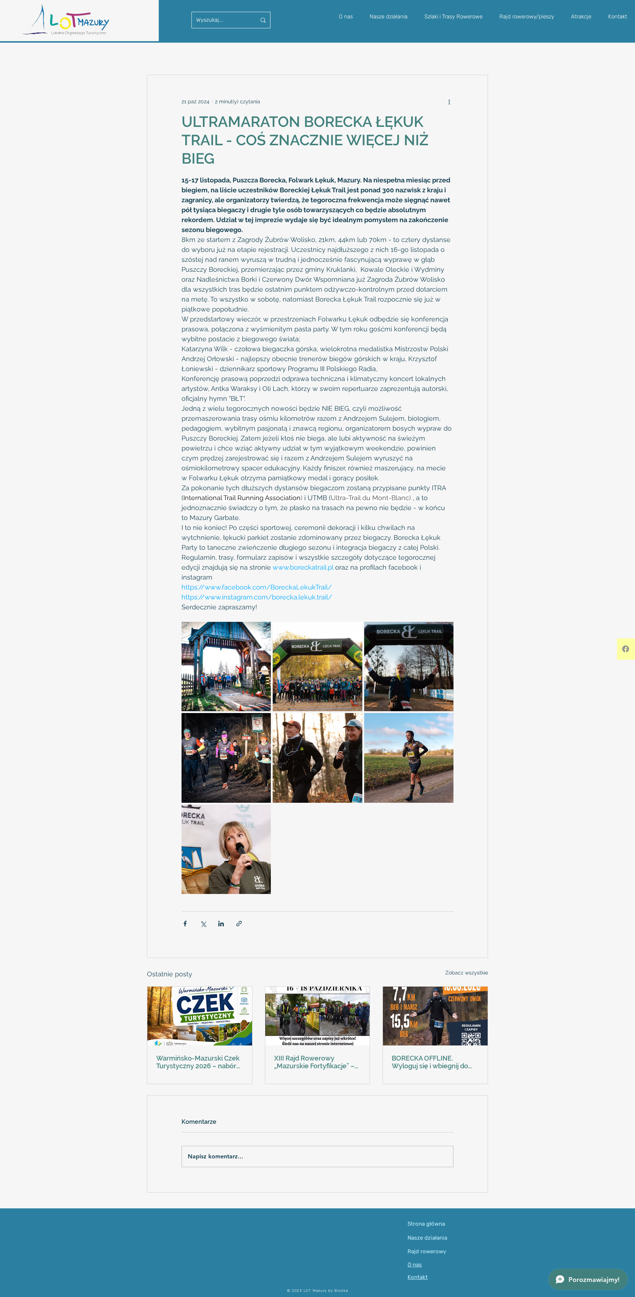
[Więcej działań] (449, 101)
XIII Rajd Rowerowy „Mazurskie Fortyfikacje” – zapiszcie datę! (314, 1062)
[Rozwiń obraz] (226, 666)
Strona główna (426, 1224)
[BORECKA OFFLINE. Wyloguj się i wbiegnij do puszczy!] (435, 1016)
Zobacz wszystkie (466, 973)
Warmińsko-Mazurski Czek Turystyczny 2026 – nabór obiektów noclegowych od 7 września (198, 1062)
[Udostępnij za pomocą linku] (239, 923)
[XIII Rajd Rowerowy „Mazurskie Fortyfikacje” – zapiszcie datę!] (317, 1016)
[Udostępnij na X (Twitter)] (203, 923)
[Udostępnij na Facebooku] (185, 923)
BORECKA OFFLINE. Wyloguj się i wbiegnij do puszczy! (430, 1062)
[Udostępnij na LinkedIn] (221, 923)
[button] (527, 16)
